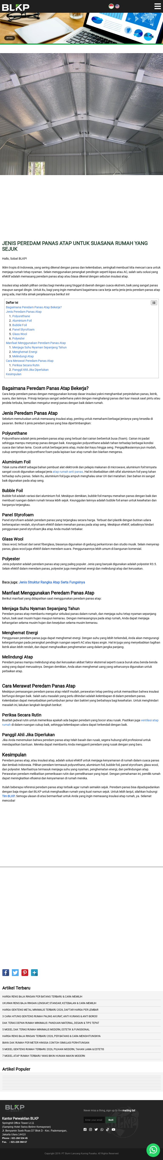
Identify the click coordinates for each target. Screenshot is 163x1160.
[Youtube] (113, 1130)
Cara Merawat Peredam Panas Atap (29, 360)
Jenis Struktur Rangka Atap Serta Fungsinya (52, 582)
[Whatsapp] (102, 1130)
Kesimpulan (13, 374)
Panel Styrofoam (23, 329)
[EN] (117, 8)
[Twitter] (96, 1130)
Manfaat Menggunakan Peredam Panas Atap (36, 343)
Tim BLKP (8, 796)
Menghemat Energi (24, 352)
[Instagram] (90, 1130)
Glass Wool (19, 334)
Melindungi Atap (23, 356)
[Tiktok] (107, 1130)
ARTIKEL (9, 38)
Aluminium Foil (22, 320)
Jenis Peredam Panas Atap (24, 311)
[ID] (111, 8)
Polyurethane (21, 316)
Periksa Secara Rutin (25, 365)
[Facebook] (85, 1130)
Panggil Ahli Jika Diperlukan (30, 369)
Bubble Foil (19, 325)
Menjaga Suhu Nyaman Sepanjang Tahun (39, 347)
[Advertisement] (81, 210)
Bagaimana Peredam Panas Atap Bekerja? (34, 307)
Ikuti (110, 1119)
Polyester (18, 338)
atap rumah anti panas (68, 471)
